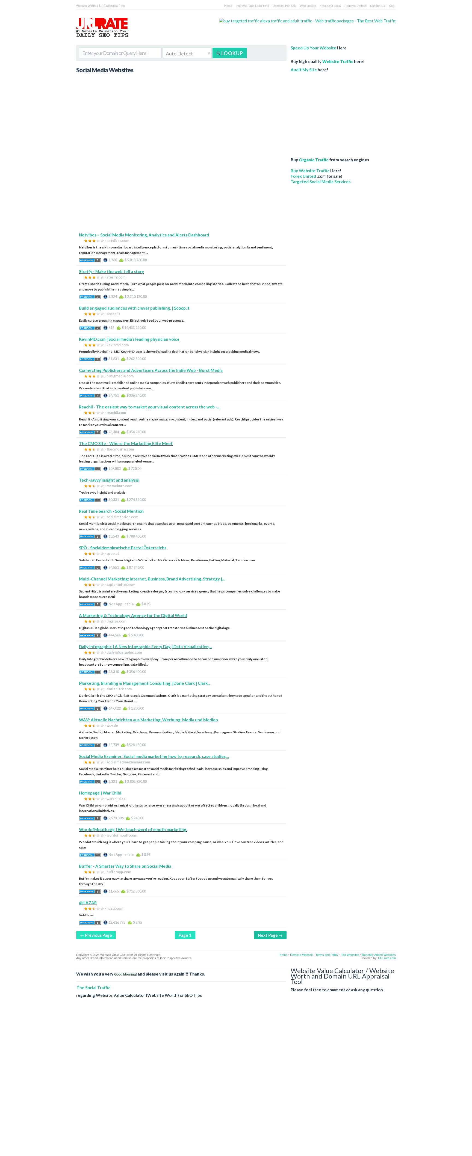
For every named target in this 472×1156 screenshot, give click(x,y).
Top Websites (350, 954)
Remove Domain (355, 5)
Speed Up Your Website (313, 47)
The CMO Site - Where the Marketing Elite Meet (126, 443)
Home (228, 5)
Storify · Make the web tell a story (111, 271)
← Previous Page (96, 935)
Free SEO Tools (330, 5)
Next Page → (270, 935)
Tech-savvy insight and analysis (109, 480)
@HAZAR (88, 902)
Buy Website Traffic (310, 170)
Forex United (303, 176)
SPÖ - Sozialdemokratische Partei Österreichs (122, 547)
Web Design (308, 5)
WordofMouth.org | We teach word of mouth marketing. (133, 829)
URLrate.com (387, 958)
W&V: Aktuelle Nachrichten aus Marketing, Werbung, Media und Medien (148, 719)
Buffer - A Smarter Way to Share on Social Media (125, 866)
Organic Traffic (313, 159)
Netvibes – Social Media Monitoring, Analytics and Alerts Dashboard (144, 234)
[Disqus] (236, 1081)
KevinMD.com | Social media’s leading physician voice (129, 339)
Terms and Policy (326, 954)
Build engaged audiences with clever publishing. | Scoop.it (134, 308)
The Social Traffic (93, 987)
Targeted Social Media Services (320, 181)
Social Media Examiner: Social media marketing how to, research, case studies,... (154, 756)
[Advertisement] (181, 194)
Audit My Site (304, 69)
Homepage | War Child (100, 792)
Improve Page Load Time (252, 5)
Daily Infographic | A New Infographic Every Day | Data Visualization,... (145, 646)
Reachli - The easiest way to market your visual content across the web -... (149, 406)
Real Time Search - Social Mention (111, 511)
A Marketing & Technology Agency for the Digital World (133, 615)
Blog (391, 5)
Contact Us (377, 5)
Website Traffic (337, 61)
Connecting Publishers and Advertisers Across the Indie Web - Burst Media (151, 370)
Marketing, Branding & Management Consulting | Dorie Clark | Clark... (144, 683)
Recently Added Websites (379, 954)
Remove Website (301, 954)
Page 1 (185, 935)
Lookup (231, 53)
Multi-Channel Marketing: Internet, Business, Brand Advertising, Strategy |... (152, 578)
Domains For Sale (284, 5)
